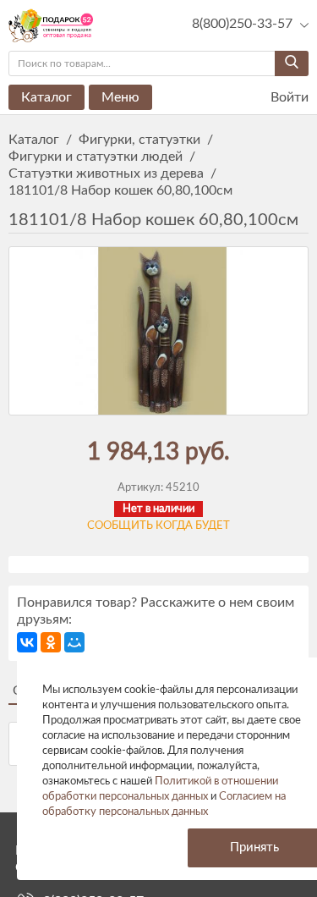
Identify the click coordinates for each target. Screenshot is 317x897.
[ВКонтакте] (27, 642)
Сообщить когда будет (158, 525)
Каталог (46, 97)
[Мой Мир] (74, 642)
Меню (120, 97)
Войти (288, 97)
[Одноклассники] (51, 642)
